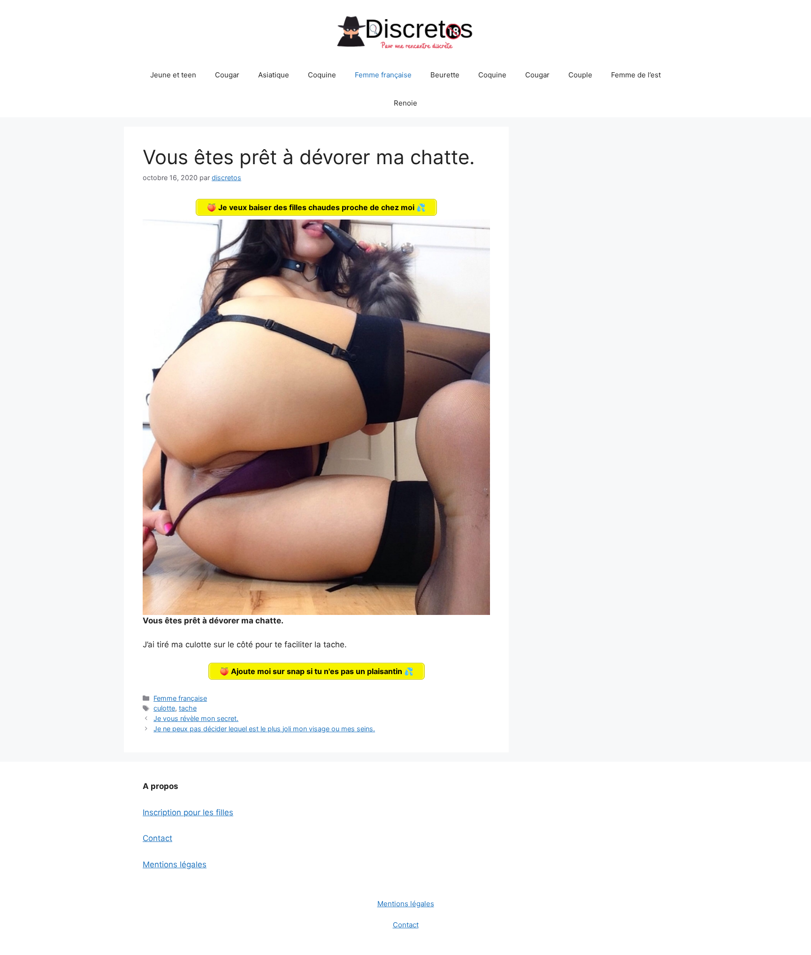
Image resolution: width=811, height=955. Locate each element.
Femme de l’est (636, 74)
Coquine (322, 74)
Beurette (444, 74)
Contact (157, 838)
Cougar (227, 74)
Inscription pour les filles (188, 812)
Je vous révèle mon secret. (195, 718)
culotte (164, 708)
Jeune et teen (173, 74)
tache (188, 708)
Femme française (383, 74)
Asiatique (273, 74)
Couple (580, 74)
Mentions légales (175, 864)
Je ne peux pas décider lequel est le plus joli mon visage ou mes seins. (264, 729)
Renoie (405, 103)
